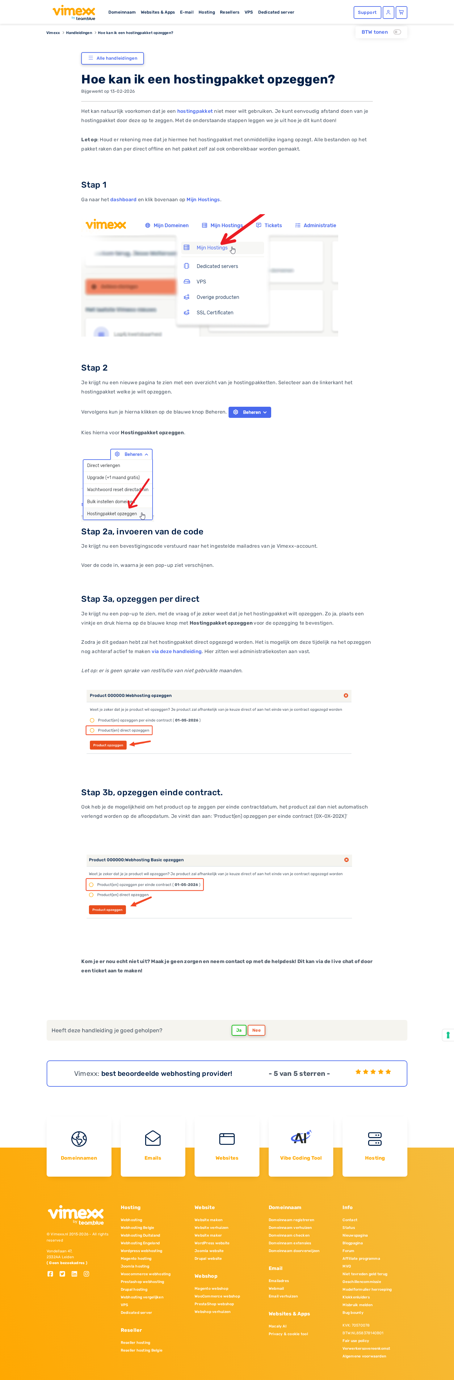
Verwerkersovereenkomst (366, 1348)
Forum (348, 1251)
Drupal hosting (134, 1289)
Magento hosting (136, 1258)
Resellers (229, 12)
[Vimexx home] (71, 11)
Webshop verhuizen (212, 1312)
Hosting (207, 12)
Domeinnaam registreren (291, 1220)
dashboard (123, 199)
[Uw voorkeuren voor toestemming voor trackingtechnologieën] (448, 1035)
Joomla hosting (135, 1266)
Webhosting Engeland (140, 1243)
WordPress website (212, 1243)
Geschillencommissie (362, 1282)
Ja (239, 1030)
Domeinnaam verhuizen (290, 1227)
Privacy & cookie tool (288, 1334)
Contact (350, 1220)
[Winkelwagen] (401, 12)
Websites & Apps (158, 12)
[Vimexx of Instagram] (88, 1274)
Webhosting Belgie (137, 1227)
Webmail (276, 1288)
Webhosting (131, 1220)
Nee (256, 1030)
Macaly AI (278, 1326)
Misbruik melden (357, 1305)
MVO (347, 1266)
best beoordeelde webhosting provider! (167, 1073)
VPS (249, 12)
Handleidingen (79, 33)
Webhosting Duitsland (140, 1235)
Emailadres (279, 1281)
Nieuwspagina (355, 1235)
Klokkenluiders (356, 1297)
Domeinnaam (122, 12)
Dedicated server (276, 12)
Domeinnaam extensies (290, 1243)
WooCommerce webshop (217, 1296)
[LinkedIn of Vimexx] (77, 1274)
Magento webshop (211, 1288)
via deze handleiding (177, 651)
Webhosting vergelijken (142, 1297)
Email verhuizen (283, 1296)
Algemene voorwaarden (364, 1356)
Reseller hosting (135, 1342)
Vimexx (53, 33)
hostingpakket (195, 111)
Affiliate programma (361, 1258)
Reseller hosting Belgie (142, 1350)
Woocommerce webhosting (145, 1274)
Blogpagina (353, 1243)
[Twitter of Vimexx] (65, 1274)
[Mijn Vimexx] (388, 12)
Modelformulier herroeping (367, 1289)
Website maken (208, 1220)
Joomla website (209, 1251)
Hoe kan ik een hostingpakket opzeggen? (135, 33)
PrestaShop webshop (214, 1304)
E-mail (187, 12)
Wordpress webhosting (141, 1251)
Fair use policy (356, 1341)
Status (349, 1227)
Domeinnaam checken (289, 1235)
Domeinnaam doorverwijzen (294, 1251)
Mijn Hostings (203, 199)
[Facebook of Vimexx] (53, 1274)
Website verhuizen (211, 1227)
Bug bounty (353, 1312)
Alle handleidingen (117, 58)
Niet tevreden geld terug (365, 1274)
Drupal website (208, 1258)
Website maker (208, 1235)
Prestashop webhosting (142, 1282)
